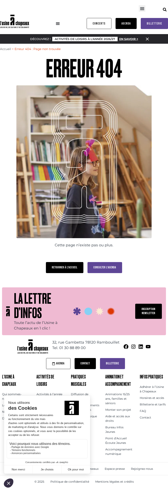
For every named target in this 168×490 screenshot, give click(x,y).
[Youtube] (148, 346)
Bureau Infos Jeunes (114, 429)
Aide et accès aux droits (117, 418)
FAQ (143, 411)
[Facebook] (126, 346)
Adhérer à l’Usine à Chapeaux (152, 389)
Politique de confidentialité (69, 481)
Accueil (5, 49)
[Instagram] (133, 346)
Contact (145, 417)
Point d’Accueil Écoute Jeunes (116, 440)
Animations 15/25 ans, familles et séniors (117, 398)
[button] (142, 8)
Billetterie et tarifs (153, 404)
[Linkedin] (140, 346)
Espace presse (115, 469)
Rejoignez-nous (142, 469)
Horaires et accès (152, 398)
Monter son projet (118, 410)
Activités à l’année (49, 394)
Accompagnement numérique (118, 452)
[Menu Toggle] (58, 23)
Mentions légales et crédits (114, 481)
